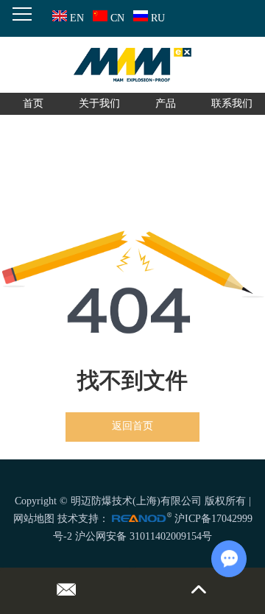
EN (77, 18)
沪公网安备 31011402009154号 (143, 536)
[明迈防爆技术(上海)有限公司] (132, 65)
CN (117, 18)
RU (158, 18)
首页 (33, 103)
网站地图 (33, 518)
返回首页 (132, 425)
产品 (165, 103)
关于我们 (99, 103)
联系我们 (231, 103)
